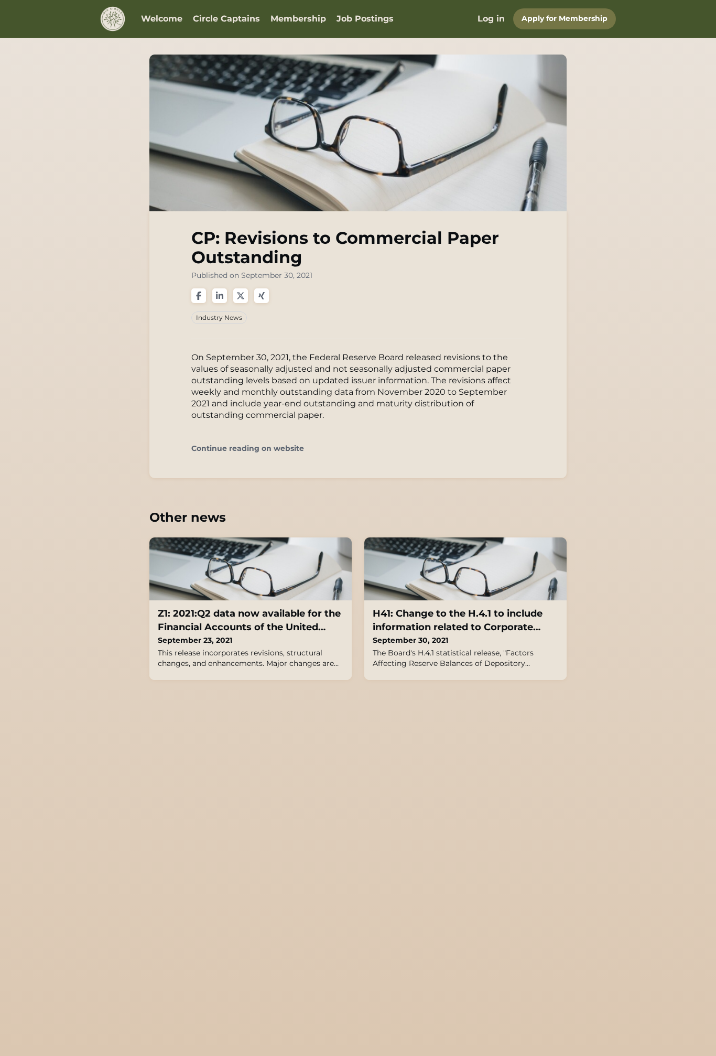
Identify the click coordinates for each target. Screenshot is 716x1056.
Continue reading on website (247, 448)
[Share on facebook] (198, 295)
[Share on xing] (261, 295)
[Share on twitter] (240, 295)
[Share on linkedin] (219, 295)
